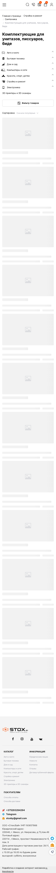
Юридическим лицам (38, 757)
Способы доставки (12, 801)
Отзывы (32, 768)
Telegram (11, 814)
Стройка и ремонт (11, 776)
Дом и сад (8, 764)
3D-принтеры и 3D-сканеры (16, 784)
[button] (28, 113)
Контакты (33, 764)
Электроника (9, 780)
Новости (33, 761)
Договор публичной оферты (41, 772)
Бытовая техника (11, 761)
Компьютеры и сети (12, 768)
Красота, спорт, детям (13, 772)
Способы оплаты (11, 797)
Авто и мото (9, 757)
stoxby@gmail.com (16, 818)
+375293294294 (15, 810)
